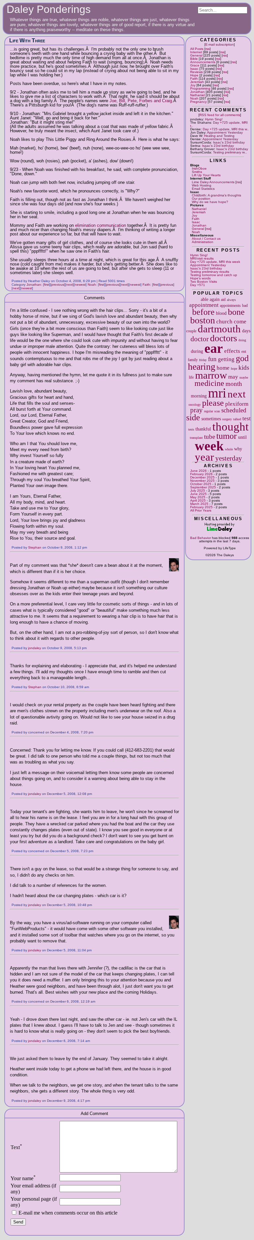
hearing (201, 366)
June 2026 (198, 471)
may (233, 377)
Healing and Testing (219, 136)
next (237, 394)
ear (213, 348)
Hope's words (200, 278)
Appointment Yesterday (225, 132)
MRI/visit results (202, 258)
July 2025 (197, 490)
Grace (194, 65)
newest (80, 284)
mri (217, 393)
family (193, 359)
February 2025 (201, 507)
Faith (194, 78)
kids (243, 367)
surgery (227, 419)
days (246, 330)
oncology (195, 404)
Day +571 (197, 285)
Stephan (34, 547)
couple (191, 331)
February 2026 (201, 474)
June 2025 (198, 494)
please (213, 403)
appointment (204, 305)
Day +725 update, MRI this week (215, 262)
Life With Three (27, 40)
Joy (192, 85)
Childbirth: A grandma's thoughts (216, 195)
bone (236, 312)
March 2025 (199, 504)
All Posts (196, 49)
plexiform (236, 404)
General (196, 55)
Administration (202, 242)
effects (232, 351)
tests (191, 429)
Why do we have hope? (210, 202)
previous (57, 284)
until (242, 437)
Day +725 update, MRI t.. (219, 124)
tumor (226, 436)
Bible (194, 59)
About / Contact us (206, 238)
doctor (199, 339)
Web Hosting (201, 185)
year (204, 457)
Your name (23, 1178)
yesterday (228, 458)
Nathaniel (197, 95)
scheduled (233, 410)
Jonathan (197, 92)
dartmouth (219, 329)
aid (223, 299)
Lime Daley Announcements (213, 182)
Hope (194, 75)
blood (221, 313)
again (215, 299)
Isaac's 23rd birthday (229, 142)
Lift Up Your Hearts (206, 175)
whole (229, 449)
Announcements (202, 62)
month (234, 383)
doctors (223, 338)
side (193, 417)
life (191, 377)
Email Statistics (203, 188)
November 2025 (202, 480)
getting (226, 359)
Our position (201, 198)
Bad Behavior (200, 538)
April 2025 (198, 500)
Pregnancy (198, 101)
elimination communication (100, 225)
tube (209, 436)
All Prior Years (200, 510)
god (242, 358)
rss (207, 49)
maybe (243, 377)
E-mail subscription (219, 44)
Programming (200, 88)
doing (242, 340)
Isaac (194, 68)
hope (234, 368)
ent (243, 351)
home (223, 368)
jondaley (34, 648)
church (224, 321)
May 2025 (197, 497)
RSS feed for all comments (219, 115)
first (46, 284)
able (204, 299)
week (209, 445)
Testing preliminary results (209, 271)
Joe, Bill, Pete (123, 100)
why (238, 448)
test (246, 418)
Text (16, 1147)
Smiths (197, 172)
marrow (211, 375)
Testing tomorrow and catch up (213, 275)
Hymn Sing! (214, 119)
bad (245, 305)
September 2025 (203, 487)
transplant (196, 437)
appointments (230, 305)
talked (237, 419)
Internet (196, 52)
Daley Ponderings (49, 9)
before (203, 312)
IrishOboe (199, 168)
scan (217, 411)
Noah (194, 98)
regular (208, 411)
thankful (203, 429)
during (197, 351)
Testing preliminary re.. (230, 152)
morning (199, 395)
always (231, 300)
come (240, 321)
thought (230, 426)
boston (202, 320)
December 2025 (202, 477)
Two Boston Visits (203, 281)
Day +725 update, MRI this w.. (226, 129)
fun (212, 358)
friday (203, 360)
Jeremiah (197, 82)
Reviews (196, 72)
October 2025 (200, 484)
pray (196, 410)
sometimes (211, 418)
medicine (209, 383)
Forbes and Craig (155, 100)
